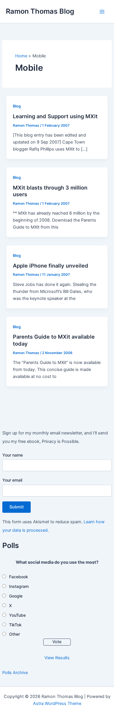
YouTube (17, 615)
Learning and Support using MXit (55, 116)
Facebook (18, 576)
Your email (12, 480)
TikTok (15, 624)
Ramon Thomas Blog (40, 11)
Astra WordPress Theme (57, 703)
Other (14, 634)
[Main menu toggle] (102, 12)
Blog (17, 106)
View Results (57, 657)
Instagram (19, 586)
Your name (12, 454)
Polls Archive (15, 672)
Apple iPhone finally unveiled (50, 265)
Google (16, 595)
